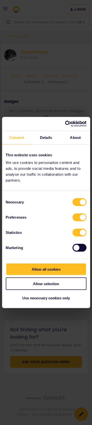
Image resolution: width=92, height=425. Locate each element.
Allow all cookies (46, 269)
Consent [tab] (16, 137)
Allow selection (46, 283)
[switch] (79, 217)
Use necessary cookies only (46, 298)
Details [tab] (46, 137)
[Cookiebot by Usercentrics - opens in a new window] (65, 124)
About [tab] (75, 137)
